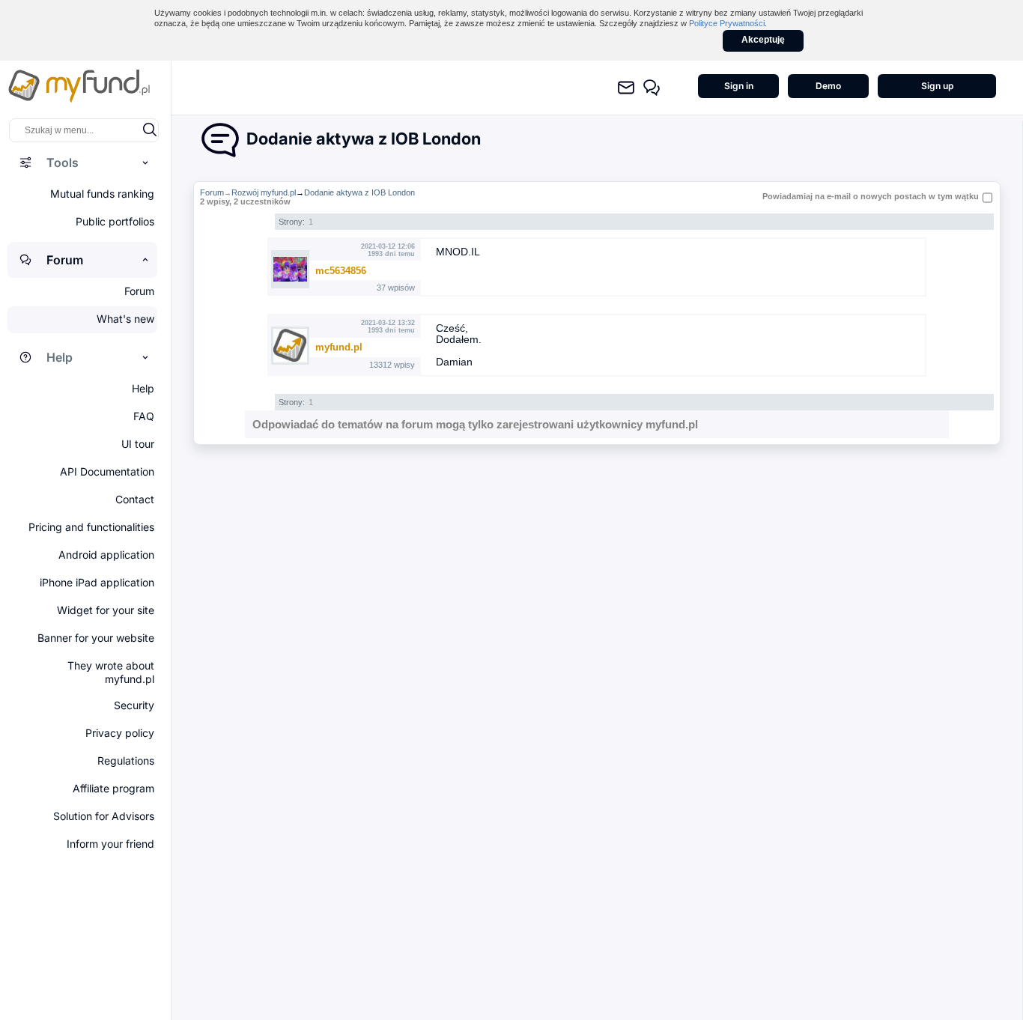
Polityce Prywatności (727, 23)
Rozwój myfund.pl (263, 192)
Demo (828, 85)
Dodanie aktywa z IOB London (359, 192)
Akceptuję (763, 39)
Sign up (937, 85)
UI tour (137, 443)
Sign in (738, 85)
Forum (212, 192)
